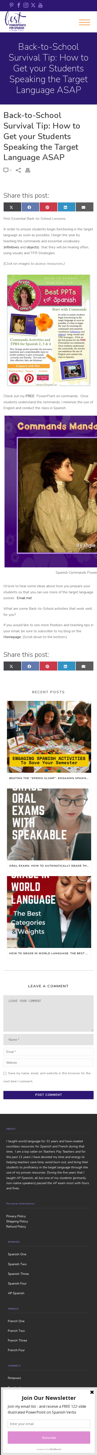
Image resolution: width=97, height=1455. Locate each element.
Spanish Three (18, 1274)
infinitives (12, 247)
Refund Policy (16, 1226)
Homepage (12, 637)
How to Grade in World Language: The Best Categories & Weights (50, 953)
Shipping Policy (17, 1221)
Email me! (24, 598)
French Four (16, 1350)
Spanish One (17, 1254)
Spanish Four (17, 1283)
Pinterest (14, 1378)
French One (16, 1321)
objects (32, 247)
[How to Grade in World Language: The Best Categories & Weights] (49, 912)
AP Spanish (16, 1293)
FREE (30, 396)
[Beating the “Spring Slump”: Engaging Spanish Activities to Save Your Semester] (49, 737)
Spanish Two (17, 1264)
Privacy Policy (16, 1216)
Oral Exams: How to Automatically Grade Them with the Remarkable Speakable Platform (50, 866)
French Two (16, 1331)
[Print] (30, 170)
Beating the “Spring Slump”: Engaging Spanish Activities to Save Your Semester (50, 778)
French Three (17, 1340)
